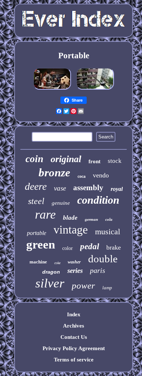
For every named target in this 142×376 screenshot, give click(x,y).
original (66, 159)
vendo (101, 175)
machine (38, 262)
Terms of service (74, 360)
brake (113, 247)
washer (74, 262)
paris (97, 270)
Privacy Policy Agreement (74, 348)
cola (109, 219)
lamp (107, 287)
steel (36, 201)
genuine (61, 203)
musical (107, 231)
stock (115, 160)
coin (34, 158)
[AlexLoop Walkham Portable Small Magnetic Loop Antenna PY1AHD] (95, 90)
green (40, 244)
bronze (54, 172)
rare (45, 214)
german (91, 219)
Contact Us (73, 337)
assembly (88, 187)
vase (60, 188)
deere (36, 186)
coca (82, 176)
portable (36, 233)
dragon (51, 272)
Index (73, 314)
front (94, 161)
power (83, 285)
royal (117, 189)
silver (49, 283)
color (67, 248)
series (75, 270)
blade (70, 217)
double (103, 259)
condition (98, 200)
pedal (89, 246)
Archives (73, 326)
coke (57, 263)
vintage (71, 229)
